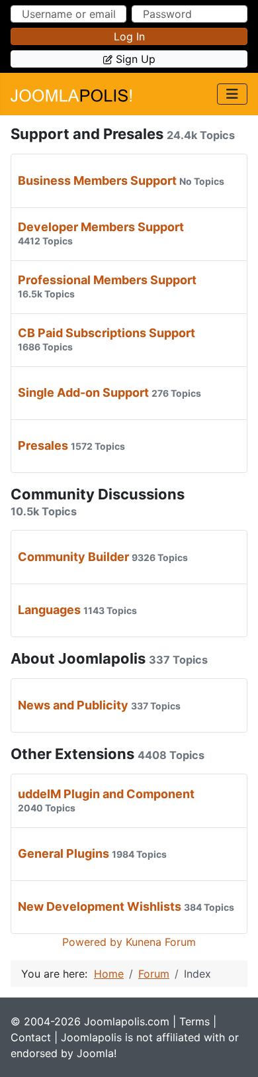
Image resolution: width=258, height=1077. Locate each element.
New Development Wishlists (99, 906)
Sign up (135, 59)
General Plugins (63, 853)
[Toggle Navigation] (232, 94)
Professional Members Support (107, 280)
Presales (43, 445)
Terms (194, 1021)
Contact (31, 1037)
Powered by (92, 942)
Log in (129, 36)
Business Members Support (97, 180)
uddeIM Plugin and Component (106, 794)
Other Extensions (72, 753)
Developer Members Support (101, 227)
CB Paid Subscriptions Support (106, 333)
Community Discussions (98, 494)
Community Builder (73, 557)
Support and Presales (87, 133)
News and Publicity (73, 705)
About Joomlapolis (78, 658)
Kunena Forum (161, 942)
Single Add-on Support (83, 392)
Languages (49, 610)
